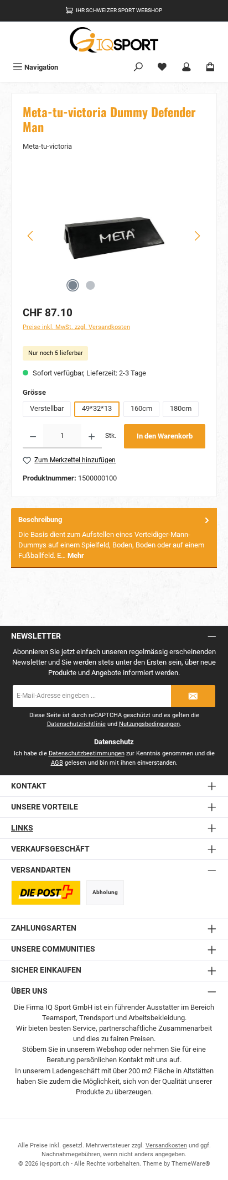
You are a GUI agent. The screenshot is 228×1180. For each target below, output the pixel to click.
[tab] (114, 537)
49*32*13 (97, 408)
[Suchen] (138, 67)
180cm (180, 408)
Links (22, 828)
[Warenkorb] (210, 67)
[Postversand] (46, 892)
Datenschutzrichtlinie (76, 724)
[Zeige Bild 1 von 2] (72, 285)
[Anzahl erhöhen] (91, 436)
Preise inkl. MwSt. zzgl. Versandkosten (76, 327)
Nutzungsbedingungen (149, 724)
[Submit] (193, 696)
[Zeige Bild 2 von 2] (90, 285)
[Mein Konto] (186, 67)
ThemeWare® (191, 1163)
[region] (114, 236)
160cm (141, 408)
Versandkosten (166, 1145)
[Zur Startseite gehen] (114, 40)
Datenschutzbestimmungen (87, 753)
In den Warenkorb (165, 436)
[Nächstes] (197, 236)
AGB (57, 762)
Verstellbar (47, 408)
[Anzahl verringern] (33, 436)
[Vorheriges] (31, 236)
